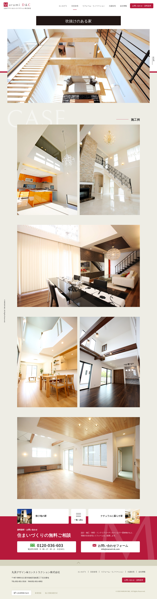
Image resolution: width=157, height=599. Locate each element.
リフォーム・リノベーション (93, 6)
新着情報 (38, 593)
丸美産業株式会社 (22, 593)
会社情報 (123, 6)
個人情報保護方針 (51, 593)
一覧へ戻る (78, 520)
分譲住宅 (112, 6)
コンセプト (63, 6)
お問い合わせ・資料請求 (141, 5)
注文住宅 (74, 6)
